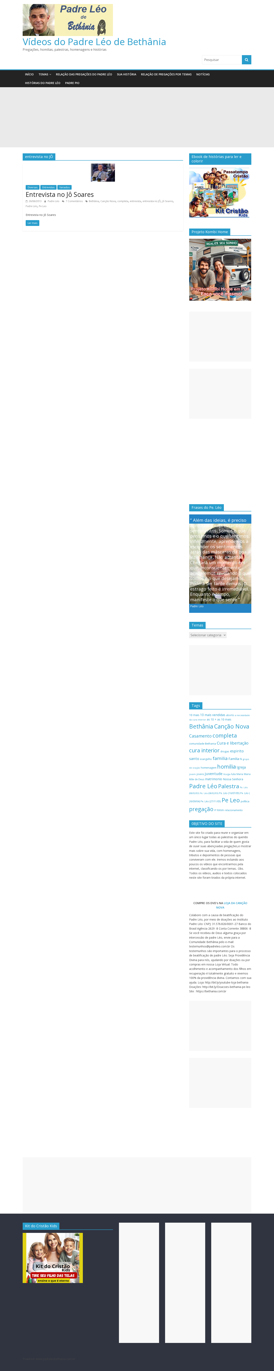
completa (122, 201)
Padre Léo (54, 201)
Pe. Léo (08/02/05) (209, 793)
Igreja (241, 767)
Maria (239, 774)
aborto (230, 715)
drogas (224, 751)
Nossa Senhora (233, 779)
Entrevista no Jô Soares (60, 194)
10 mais (194, 715)
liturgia (226, 774)
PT (215, 810)
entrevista (135, 201)
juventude (213, 773)
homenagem (208, 767)
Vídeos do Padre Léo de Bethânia (94, 41)
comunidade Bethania (202, 743)
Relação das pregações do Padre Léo (84, 74)
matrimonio (213, 779)
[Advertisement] (137, 117)
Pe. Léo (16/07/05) (229, 793)
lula (233, 774)
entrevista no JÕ (152, 201)
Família (233, 759)
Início (29, 74)
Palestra (228, 786)
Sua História (126, 74)
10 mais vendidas (212, 715)
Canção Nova (108, 201)
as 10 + (211, 719)
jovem (192, 774)
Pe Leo (43, 206)
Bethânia (94, 201)
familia (220, 758)
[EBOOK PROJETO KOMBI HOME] (220, 241)
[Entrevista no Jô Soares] (103, 166)
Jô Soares (167, 201)
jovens (200, 774)
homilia (226, 766)
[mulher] (53, 1235)
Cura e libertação (233, 743)
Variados (64, 187)
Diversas (33, 187)
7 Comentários (74, 201)
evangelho (206, 759)
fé (241, 759)
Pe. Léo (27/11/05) (211, 801)
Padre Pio (72, 83)
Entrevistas (48, 187)
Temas (43, 74)
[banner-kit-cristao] (219, 170)
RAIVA (220, 810)
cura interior (204, 750)
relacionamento (234, 810)
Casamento (200, 736)
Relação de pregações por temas (166, 74)
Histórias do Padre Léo (42, 83)
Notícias (203, 74)
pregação (201, 809)
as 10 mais (224, 719)
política (245, 801)
